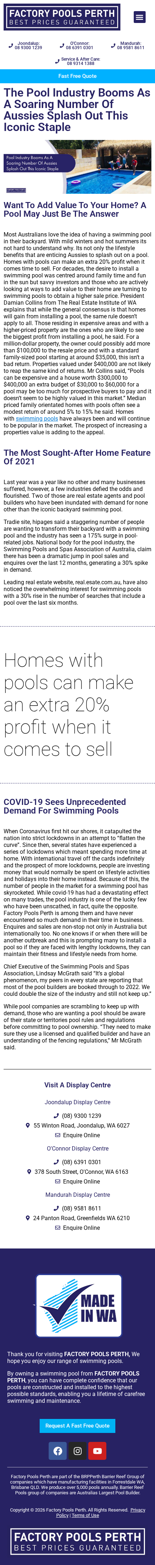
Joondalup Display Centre (77, 1102)
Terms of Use (85, 1515)
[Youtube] (97, 1451)
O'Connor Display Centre (77, 1148)
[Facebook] (58, 1451)
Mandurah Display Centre (77, 1194)
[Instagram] (77, 1451)
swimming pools (37, 418)
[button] (140, 17)
